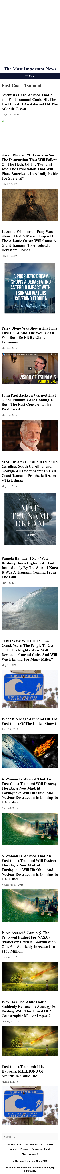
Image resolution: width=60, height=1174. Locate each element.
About (13, 1149)
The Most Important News (30, 68)
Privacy (24, 1149)
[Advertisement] (30, 33)
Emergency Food (41, 1149)
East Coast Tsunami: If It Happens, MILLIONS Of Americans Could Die (23, 1071)
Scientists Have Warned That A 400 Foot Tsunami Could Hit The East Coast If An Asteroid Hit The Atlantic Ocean (30, 101)
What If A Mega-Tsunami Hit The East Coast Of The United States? (30, 721)
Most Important (30, 1154)
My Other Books (33, 1144)
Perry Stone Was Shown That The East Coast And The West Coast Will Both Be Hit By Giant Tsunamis (29, 335)
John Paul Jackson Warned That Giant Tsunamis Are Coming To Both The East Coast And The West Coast (29, 402)
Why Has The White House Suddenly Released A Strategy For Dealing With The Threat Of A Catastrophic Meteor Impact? (30, 1008)
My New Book (14, 1144)
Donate (49, 1144)
